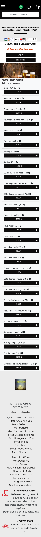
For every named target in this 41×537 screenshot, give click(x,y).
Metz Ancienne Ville (21, 421)
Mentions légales (20, 412)
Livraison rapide (25, 520)
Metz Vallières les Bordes (21, 467)
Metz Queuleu (21, 460)
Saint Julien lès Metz (21, 485)
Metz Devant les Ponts (21, 434)
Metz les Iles (21, 441)
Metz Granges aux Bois (21, 438)
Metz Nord (21, 445)
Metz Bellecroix (21, 424)
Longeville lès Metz (21, 474)
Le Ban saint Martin (21, 471)
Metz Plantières (21, 452)
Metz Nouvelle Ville (21, 448)
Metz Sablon (21, 464)
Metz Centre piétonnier (21, 431)
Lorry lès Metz (21, 478)
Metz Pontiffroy (21, 457)
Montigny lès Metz (21, 481)
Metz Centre (21, 427)
